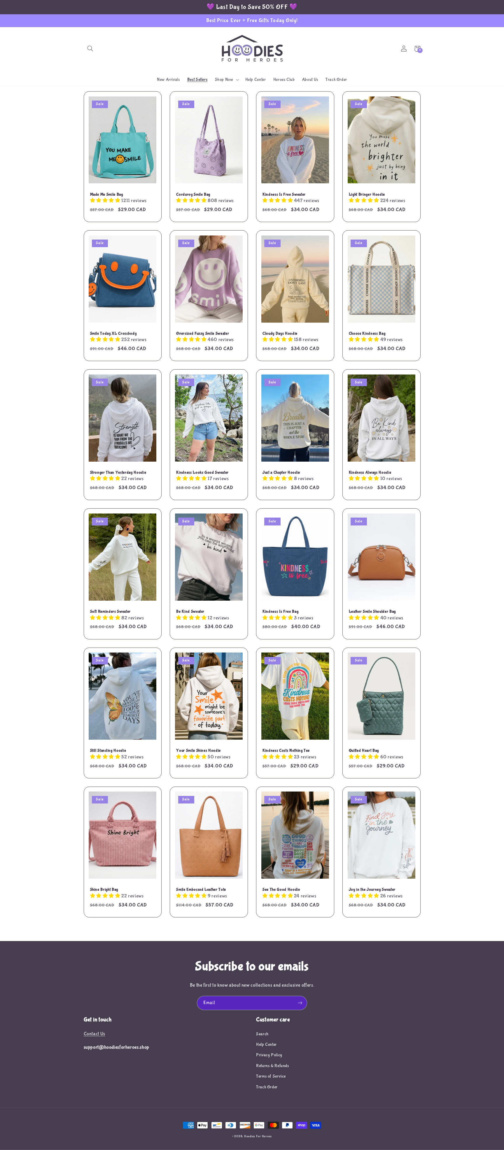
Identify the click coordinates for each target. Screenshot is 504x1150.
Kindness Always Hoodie (370, 472)
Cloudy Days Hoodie (280, 333)
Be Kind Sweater (190, 611)
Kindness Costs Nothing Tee (286, 750)
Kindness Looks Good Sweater (202, 472)
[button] (90, 48)
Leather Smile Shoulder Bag (372, 611)
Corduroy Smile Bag (193, 194)
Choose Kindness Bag (367, 333)
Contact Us (94, 1034)
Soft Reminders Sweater (110, 611)
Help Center (266, 1044)
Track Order (267, 1087)
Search (262, 1034)
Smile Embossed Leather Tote (201, 889)
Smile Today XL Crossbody (113, 333)
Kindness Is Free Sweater (284, 194)
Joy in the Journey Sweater (372, 889)
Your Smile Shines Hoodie (198, 750)
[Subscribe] (300, 1003)
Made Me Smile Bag (106, 194)
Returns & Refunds (272, 1065)
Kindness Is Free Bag (280, 611)
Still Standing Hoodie (108, 750)
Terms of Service (271, 1076)
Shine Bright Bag (104, 889)
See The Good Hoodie (281, 889)
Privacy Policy (269, 1055)
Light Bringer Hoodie (367, 194)
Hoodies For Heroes (258, 1136)
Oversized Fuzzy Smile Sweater (202, 333)
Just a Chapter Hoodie (281, 472)
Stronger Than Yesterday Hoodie (118, 472)
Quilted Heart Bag (364, 750)
